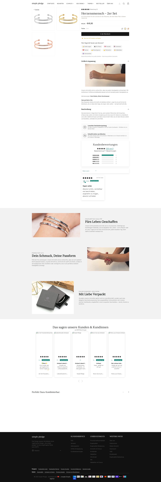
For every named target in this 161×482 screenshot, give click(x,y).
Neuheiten (60, 3)
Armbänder (93, 451)
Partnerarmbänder (60, 472)
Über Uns (110, 3)
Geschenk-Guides (86, 469)
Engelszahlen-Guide (42, 469)
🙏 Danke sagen (87, 46)
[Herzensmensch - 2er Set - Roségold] (36, 423)
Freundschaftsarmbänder (97, 440)
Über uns (112, 440)
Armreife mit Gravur (96, 449)
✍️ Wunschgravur (95, 50)
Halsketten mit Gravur (96, 462)
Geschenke (80, 3)
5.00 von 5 (109, 148)
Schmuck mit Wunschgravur (72, 472)
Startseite (50, 3)
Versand (73, 443)
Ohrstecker (93, 457)
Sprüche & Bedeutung (76, 469)
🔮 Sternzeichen (87, 53)
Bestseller (100, 3)
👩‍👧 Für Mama (97, 46)
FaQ (72, 440)
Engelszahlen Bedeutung (97, 446)
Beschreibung (86, 109)
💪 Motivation (107, 50)
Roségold (128, 29)
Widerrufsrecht (114, 446)
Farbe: (85, 28)
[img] (87, 178)
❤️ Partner (85, 50)
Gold (125, 29)
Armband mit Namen (50, 472)
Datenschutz (113, 443)
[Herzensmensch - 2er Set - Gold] (35, 423)
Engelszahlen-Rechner (54, 469)
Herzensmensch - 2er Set (43, 417)
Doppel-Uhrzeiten (65, 469)
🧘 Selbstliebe (118, 50)
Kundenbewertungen (77, 451)
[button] (85, 9)
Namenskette (40, 472)
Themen (90, 3)
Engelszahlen (94, 443)
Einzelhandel (113, 454)
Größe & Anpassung (88, 61)
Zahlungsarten (75, 446)
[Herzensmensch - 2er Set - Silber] (33, 423)
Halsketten (93, 454)
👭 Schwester (117, 46)
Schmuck (69, 3)
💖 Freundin (107, 46)
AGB (111, 451)
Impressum (113, 449)
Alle (91, 460)
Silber (122, 29)
